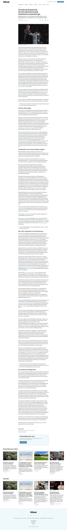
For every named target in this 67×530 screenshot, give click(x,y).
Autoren (44, 4)
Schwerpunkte (20, 4)
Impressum (24, 518)
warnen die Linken (29, 268)
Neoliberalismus (32, 61)
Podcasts (35, 4)
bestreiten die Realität (25, 218)
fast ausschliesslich (28, 352)
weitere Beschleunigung (43, 222)
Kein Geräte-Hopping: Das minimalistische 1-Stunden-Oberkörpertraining (41, 493)
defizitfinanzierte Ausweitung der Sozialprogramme (27, 266)
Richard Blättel (52, 473)
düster (28, 113)
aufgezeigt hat (37, 239)
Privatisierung (36, 352)
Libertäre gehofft (23, 316)
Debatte (4, 461)
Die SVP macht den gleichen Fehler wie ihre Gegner (40, 463)
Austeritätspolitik (43, 119)
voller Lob (36, 323)
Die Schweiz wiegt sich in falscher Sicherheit (8, 463)
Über (48, 4)
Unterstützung (50, 518)
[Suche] (47, 1)
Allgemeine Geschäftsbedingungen (33, 518)
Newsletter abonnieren (18, 518)
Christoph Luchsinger (7, 500)
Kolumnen (31, 4)
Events (40, 4)
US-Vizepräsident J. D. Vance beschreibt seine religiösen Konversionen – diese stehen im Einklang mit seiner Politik (25, 464)
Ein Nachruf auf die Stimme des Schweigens (55, 463)
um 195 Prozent (24, 306)
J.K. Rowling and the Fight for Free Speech (55, 493)
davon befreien (42, 140)
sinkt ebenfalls (27, 214)
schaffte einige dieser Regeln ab (36, 187)
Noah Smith (20, 19)
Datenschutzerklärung (43, 518)
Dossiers (26, 4)
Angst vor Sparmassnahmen (30, 272)
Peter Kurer (21, 473)
